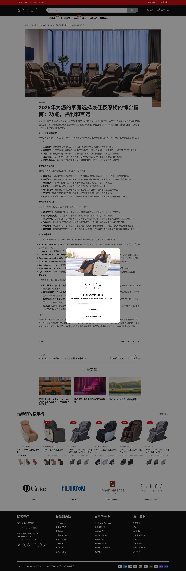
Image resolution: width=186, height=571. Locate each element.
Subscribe (93, 310)
